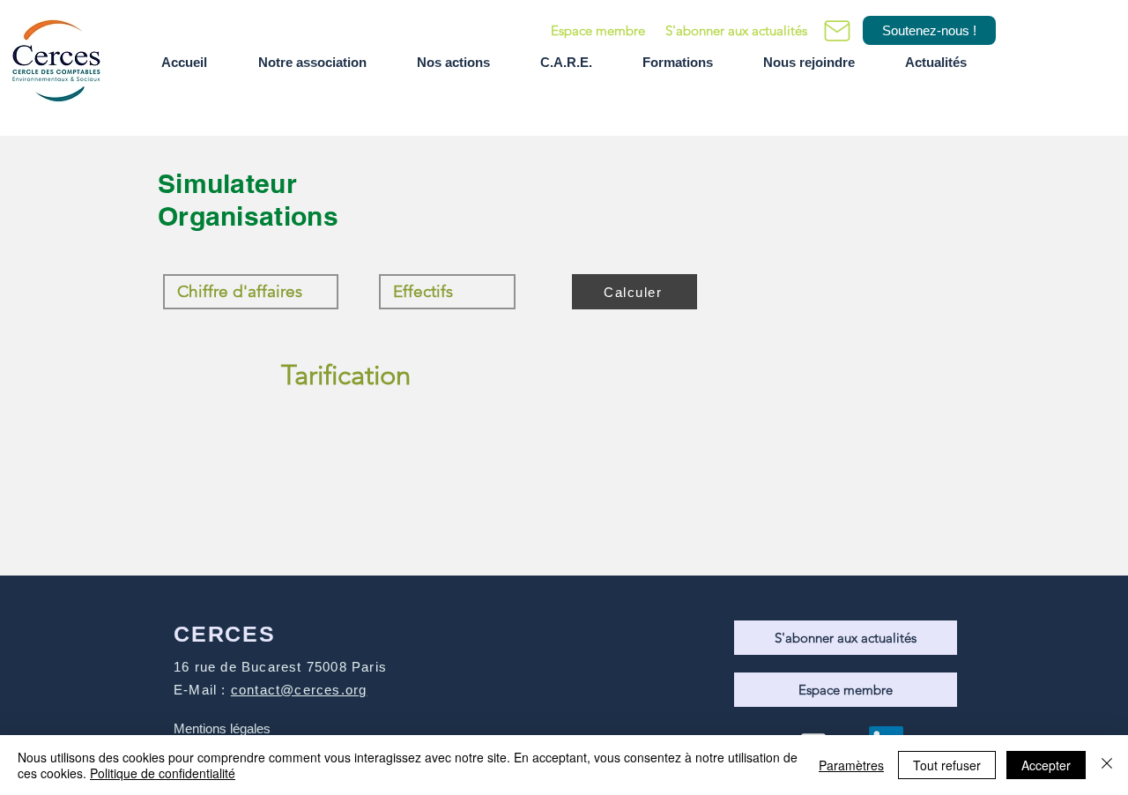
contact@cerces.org (299, 689)
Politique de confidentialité (162, 773)
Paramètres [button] (851, 765)
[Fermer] (1106, 765)
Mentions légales (222, 728)
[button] (736, 30)
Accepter (1046, 765)
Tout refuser (947, 765)
